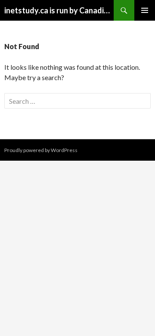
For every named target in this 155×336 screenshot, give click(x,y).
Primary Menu (144, 10)
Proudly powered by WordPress (41, 150)
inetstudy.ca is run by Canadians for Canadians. (59, 10)
